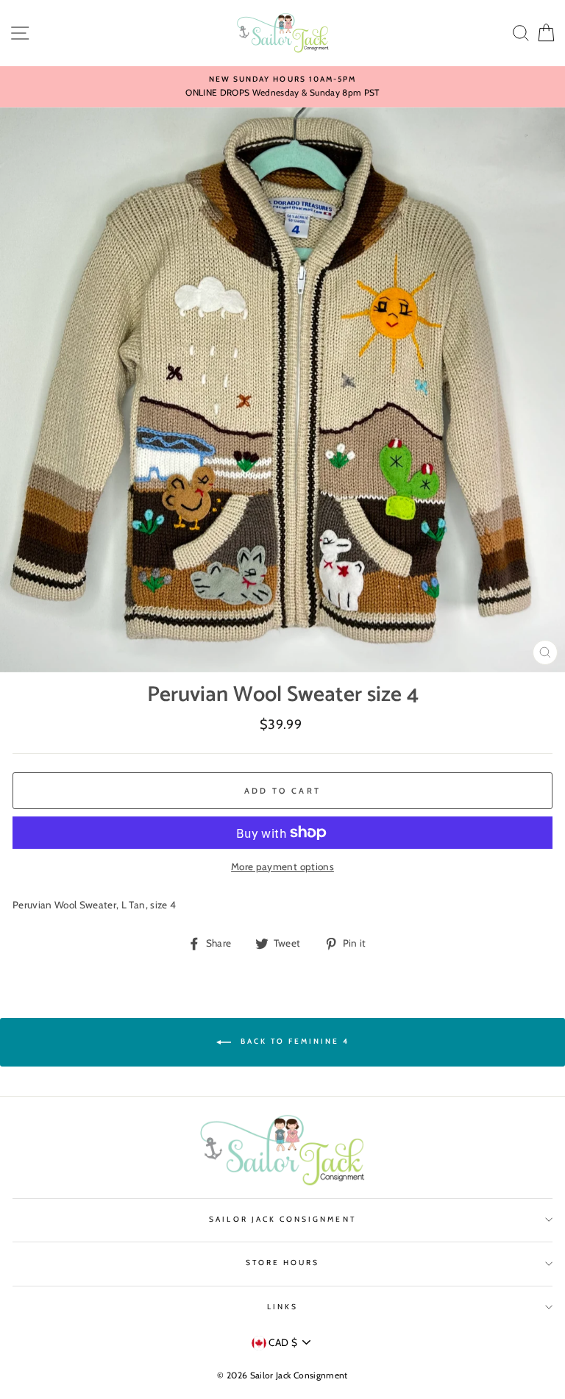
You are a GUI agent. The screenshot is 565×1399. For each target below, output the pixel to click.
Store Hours (283, 1262)
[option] (282, 87)
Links (282, 1306)
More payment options (282, 866)
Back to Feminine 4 (293, 1042)
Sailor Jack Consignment (282, 1219)
